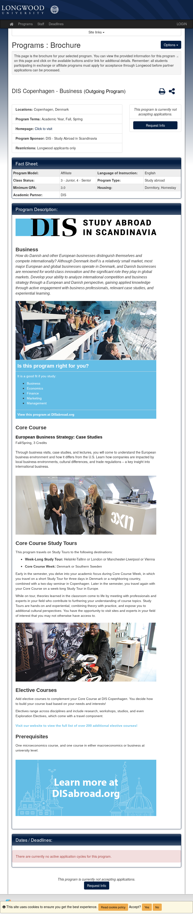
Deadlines (56, 23)
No (157, 907)
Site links (95, 32)
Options (170, 44)
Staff (40, 23)
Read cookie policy (113, 907)
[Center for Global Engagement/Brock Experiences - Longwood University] (96, 10)
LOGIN (182, 23)
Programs (25, 23)
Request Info (155, 125)
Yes (147, 907)
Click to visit (43, 128)
